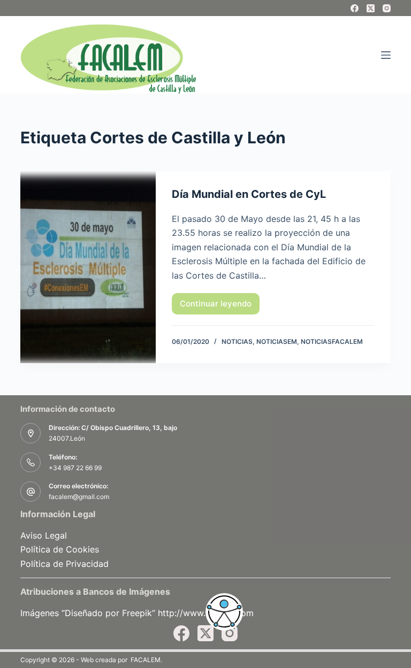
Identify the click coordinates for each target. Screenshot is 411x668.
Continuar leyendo (216, 306)
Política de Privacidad (64, 563)
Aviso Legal (43, 535)
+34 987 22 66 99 (75, 468)
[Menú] (386, 55)
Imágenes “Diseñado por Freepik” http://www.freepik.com (137, 613)
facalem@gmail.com (79, 497)
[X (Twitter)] (371, 8)
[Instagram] (387, 8)
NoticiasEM (276, 341)
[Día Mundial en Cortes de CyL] (87, 267)
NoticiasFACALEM (332, 341)
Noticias (237, 341)
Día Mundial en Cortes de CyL (249, 194)
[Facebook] (355, 8)
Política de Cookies (59, 549)
